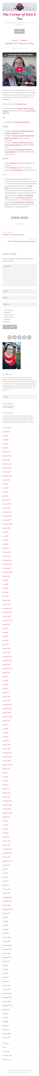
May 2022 (5, 636)
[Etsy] (29, 337)
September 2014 (7, 1005)
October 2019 (7, 760)
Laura (26, 48)
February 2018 (7, 841)
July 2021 (5, 676)
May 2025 (5, 492)
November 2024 (7, 516)
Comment (7, 266)
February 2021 (7, 696)
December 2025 (7, 464)
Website (6, 304)
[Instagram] (10, 337)
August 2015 (6, 961)
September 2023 (7, 572)
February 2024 (7, 552)
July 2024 (5, 532)
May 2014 (5, 1021)
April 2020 (5, 736)
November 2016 (7, 901)
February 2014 (7, 1033)
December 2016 (7, 897)
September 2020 (7, 716)
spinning (23, 40)
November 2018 (7, 805)
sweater (24, 217)
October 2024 (7, 520)
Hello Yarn (14, 163)
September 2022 (7, 620)
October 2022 (7, 616)
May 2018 (5, 829)
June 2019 (5, 777)
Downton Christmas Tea (22, 122)
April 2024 (5, 544)
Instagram (6, 111)
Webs (20, 195)
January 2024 (6, 556)
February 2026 (7, 456)
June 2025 (5, 488)
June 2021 (5, 680)
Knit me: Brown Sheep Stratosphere (22, 240)
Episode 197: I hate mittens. (13, 234)
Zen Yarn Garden (14, 145)
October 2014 (7, 1001)
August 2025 (6, 480)
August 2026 (6, 431)
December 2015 (7, 945)
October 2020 (7, 712)
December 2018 (7, 801)
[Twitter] (14, 337)
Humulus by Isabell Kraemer (21, 135)
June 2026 (5, 440)
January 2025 (6, 508)
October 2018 (7, 809)
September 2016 (7, 909)
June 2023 (5, 584)
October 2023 (7, 568)
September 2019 (7, 765)
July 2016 (5, 917)
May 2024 (5, 540)
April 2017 (5, 881)
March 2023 (6, 596)
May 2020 (5, 732)
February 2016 (7, 937)
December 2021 (7, 656)
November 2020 (7, 708)
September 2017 (7, 861)
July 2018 (5, 821)
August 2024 (6, 528)
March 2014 (6, 1029)
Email (5, 297)
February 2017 (7, 889)
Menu (20, 31)
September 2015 (7, 957)
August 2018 (6, 817)
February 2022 (7, 648)
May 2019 (5, 781)
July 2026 (5, 436)
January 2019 (6, 797)
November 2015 (7, 949)
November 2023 (7, 564)
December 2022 (7, 608)
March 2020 (6, 740)
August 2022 (6, 624)
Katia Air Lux (16, 133)
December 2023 (7, 560)
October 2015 (7, 953)
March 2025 (6, 500)
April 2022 (5, 640)
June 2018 (5, 825)
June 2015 (5, 969)
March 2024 (6, 548)
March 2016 (6, 933)
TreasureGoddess (10, 152)
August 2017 (6, 865)
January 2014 (6, 1037)
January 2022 (6, 652)
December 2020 (7, 704)
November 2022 (7, 612)
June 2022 (5, 632)
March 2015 (6, 981)
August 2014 (6, 1009)
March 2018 (6, 837)
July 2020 (5, 724)
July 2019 (5, 773)
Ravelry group (22, 104)
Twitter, (31, 108)
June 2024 (5, 536)
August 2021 (6, 672)
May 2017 (5, 877)
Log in (4, 1047)
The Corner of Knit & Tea (19, 16)
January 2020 (6, 748)
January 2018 (6, 845)
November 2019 (7, 756)
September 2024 (7, 524)
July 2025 (5, 484)
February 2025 (7, 504)
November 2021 (7, 660)
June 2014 (5, 1017)
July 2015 (5, 965)
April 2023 (5, 592)
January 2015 (6, 989)
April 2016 (5, 929)
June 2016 (5, 921)
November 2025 (7, 468)
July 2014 (5, 1013)
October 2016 (7, 905)
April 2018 (5, 833)
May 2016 (5, 925)
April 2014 (5, 1025)
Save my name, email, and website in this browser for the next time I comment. (9, 315)
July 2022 (5, 628)
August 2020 (6, 720)
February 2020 (7, 744)
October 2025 (7, 472)
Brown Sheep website (23, 197)
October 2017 (7, 857)
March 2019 (6, 789)
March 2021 (6, 692)
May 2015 (5, 973)
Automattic (26, 1072)
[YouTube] (24, 337)
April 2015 (5, 977)
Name (5, 291)
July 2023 (5, 580)
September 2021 (7, 668)
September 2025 (7, 476)
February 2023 (7, 600)
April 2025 (5, 496)
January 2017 (6, 893)
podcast (15, 40)
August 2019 (6, 769)
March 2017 (6, 885)
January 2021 (6, 700)
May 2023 (5, 588)
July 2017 (5, 869)
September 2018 (7, 813)
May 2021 (5, 684)
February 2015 (7, 985)
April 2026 (5, 448)
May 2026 (5, 444)
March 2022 (6, 644)
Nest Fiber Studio (16, 170)
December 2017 (7, 849)
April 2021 (5, 688)
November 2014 (7, 997)
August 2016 (6, 913)
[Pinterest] (19, 337)
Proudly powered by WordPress (19, 1070)
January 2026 (6, 460)
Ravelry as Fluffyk (22, 108)
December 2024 (7, 512)
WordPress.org (7, 1059)
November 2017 (7, 853)
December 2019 (7, 753)
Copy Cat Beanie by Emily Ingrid (22, 149)
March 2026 (6, 452)
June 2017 (5, 873)
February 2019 (7, 793)
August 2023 (6, 576)
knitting (15, 217)
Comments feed (7, 1055)
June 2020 (5, 728)
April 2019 (5, 785)
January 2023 (6, 604)
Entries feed (6, 1051)
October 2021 (7, 664)
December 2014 (7, 993)
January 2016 (6, 941)
